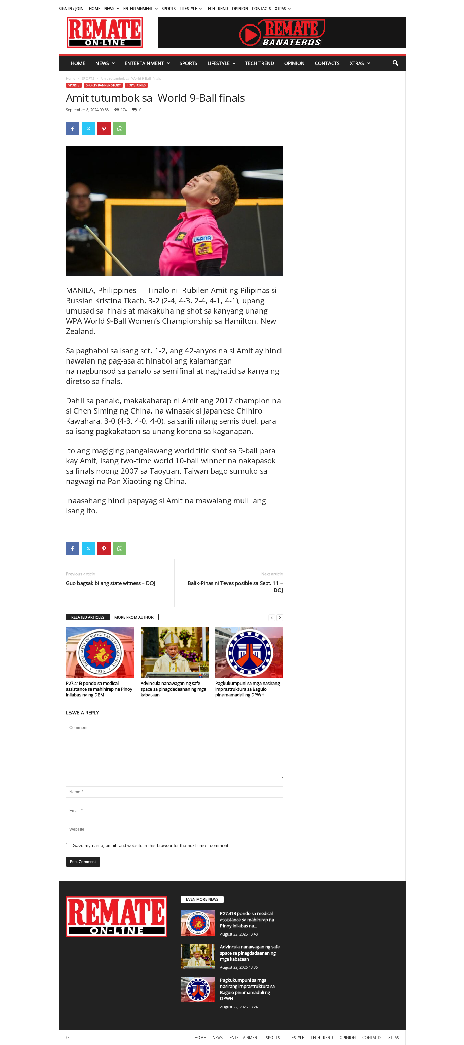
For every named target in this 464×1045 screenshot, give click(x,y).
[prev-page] (271, 617)
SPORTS (169, 8)
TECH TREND (217, 8)
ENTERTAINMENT (138, 8)
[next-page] (279, 617)
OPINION (240, 8)
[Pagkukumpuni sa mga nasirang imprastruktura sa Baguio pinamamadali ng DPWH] (249, 652)
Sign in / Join (71, 8)
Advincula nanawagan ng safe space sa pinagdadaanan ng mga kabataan (173, 689)
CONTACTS (261, 8)
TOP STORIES (136, 85)
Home (70, 78)
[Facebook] (72, 128)
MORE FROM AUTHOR (134, 617)
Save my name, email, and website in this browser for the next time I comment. (151, 845)
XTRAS (280, 8)
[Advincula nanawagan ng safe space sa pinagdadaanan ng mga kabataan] (175, 652)
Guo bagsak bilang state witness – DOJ (110, 582)
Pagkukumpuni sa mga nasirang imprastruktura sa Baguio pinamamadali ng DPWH (247, 689)
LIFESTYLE (188, 8)
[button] (395, 63)
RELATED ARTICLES (87, 617)
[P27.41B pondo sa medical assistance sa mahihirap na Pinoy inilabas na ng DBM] (100, 652)
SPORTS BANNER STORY (103, 85)
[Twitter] (88, 128)
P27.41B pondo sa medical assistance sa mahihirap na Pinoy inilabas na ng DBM (99, 689)
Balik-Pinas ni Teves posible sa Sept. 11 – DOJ (235, 586)
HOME (94, 8)
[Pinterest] (104, 128)
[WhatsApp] (119, 128)
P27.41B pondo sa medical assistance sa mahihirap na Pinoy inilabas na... (247, 919)
